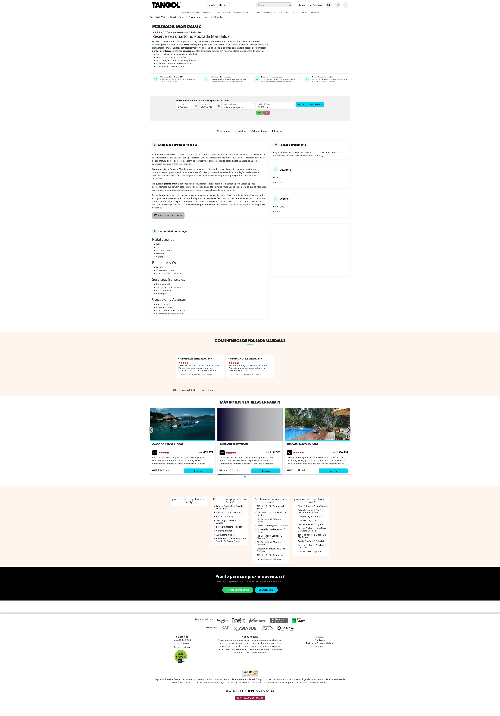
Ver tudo (208, 390)
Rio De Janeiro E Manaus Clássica (269, 543)
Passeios (207, 12)
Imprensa (319, 646)
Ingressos (315, 12)
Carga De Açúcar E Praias (310, 516)
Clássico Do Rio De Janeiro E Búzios (270, 507)
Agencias (317, 5)
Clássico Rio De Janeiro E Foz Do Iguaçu (271, 550)
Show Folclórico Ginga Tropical (313, 506)
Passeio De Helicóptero (309, 551)
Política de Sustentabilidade (319, 643)
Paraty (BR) (278, 206)
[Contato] (328, 5)
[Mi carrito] (337, 5)
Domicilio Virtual (182, 647)
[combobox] (239, 106)
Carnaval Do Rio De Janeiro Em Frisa (272, 530)
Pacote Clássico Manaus (269, 559)
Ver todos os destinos (190, 12)
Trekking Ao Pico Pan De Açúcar (228, 521)
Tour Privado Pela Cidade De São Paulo (312, 536)
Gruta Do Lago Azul (307, 520)
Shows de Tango (241, 12)
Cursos (295, 12)
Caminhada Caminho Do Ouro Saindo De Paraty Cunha (231, 540)
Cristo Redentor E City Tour (311, 524)
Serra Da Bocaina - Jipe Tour (229, 526)
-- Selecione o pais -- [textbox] (233, 107)
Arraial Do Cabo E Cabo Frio (311, 541)
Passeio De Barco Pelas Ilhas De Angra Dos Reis (312, 529)
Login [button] (302, 5)
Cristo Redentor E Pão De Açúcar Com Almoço (310, 511)
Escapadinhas (270, 12)
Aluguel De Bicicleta (226, 534)
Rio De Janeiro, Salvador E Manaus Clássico (269, 537)
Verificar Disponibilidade (310, 104)
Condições (320, 640)
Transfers (256, 12)
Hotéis (304, 12)
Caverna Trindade (225, 530)
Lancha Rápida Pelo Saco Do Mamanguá (230, 507)
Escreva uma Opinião (185, 390)
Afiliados (319, 637)
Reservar (198, 471)
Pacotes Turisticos (222, 12)
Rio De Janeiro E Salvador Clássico (269, 520)
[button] (274, 4)
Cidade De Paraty (224, 516)
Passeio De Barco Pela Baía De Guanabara (313, 546)
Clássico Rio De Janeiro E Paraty (272, 525)
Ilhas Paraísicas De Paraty (229, 512)
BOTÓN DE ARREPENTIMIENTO (250, 698)
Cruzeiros (283, 12)
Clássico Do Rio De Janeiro (270, 555)
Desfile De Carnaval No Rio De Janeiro (271, 513)
